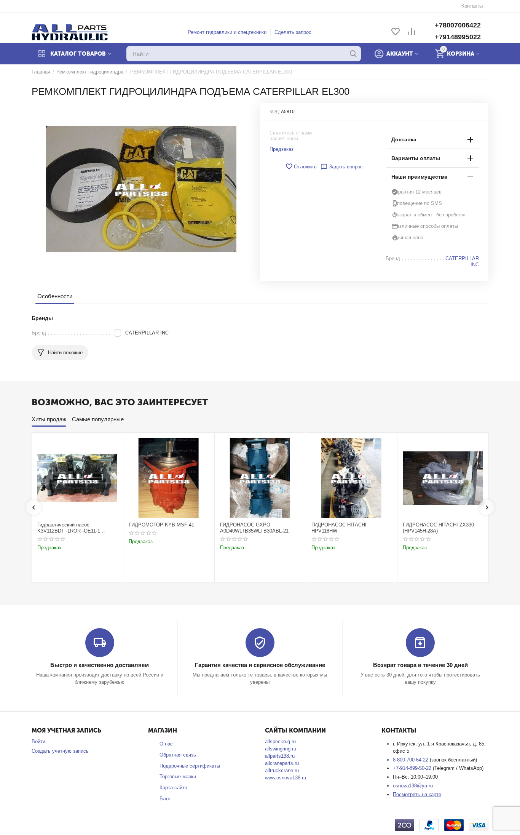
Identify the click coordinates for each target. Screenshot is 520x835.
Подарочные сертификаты (190, 766)
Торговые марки (178, 776)
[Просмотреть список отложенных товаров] (395, 32)
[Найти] (353, 53)
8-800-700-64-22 (411, 760)
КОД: (275, 111)
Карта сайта (173, 787)
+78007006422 (458, 25)
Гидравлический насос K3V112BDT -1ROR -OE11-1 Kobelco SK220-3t (68, 528)
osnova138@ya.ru (413, 786)
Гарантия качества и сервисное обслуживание (260, 665)
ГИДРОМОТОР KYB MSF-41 (161, 525)
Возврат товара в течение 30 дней (420, 665)
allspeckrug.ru (280, 741)
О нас (166, 744)
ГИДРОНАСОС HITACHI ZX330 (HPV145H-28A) (438, 528)
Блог (165, 798)
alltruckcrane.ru (282, 770)
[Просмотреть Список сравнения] (411, 32)
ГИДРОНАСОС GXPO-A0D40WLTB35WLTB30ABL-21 (254, 528)
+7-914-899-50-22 (413, 768)
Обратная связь (178, 755)
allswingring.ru (280, 749)
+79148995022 (458, 37)
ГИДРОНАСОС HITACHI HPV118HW (339, 528)
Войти (38, 741)
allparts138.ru (280, 756)
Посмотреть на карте (417, 794)
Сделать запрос (292, 32)
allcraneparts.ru (282, 763)
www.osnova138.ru (285, 778)
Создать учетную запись (60, 751)
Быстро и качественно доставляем (99, 665)
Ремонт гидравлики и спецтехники (227, 32)
